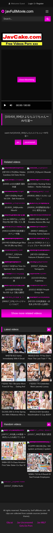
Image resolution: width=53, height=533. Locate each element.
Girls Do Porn (25, 526)
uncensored (30, 142)
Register (40, 3)
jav (18, 142)
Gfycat (10, 522)
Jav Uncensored (25, 522)
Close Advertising (26, 80)
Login (30, 3)
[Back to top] (45, 525)
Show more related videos (26, 313)
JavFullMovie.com (18, 11)
